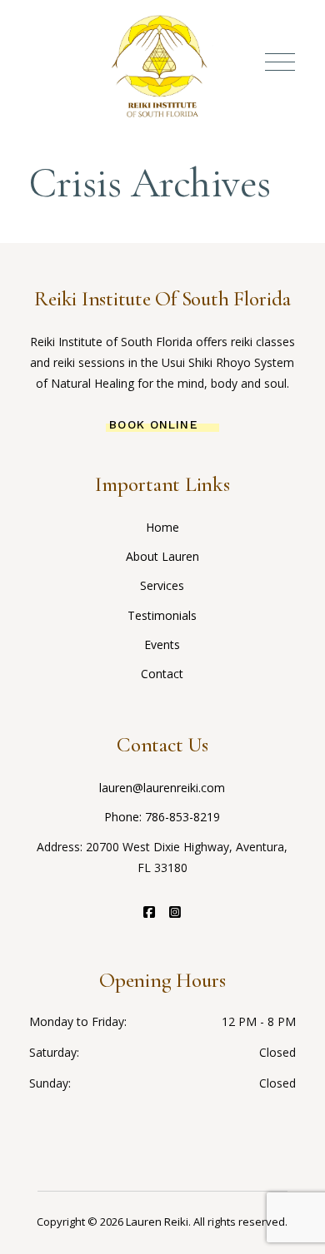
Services (162, 585)
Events (162, 644)
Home (162, 527)
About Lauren (162, 556)
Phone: (124, 817)
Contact (162, 674)
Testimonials (162, 615)
